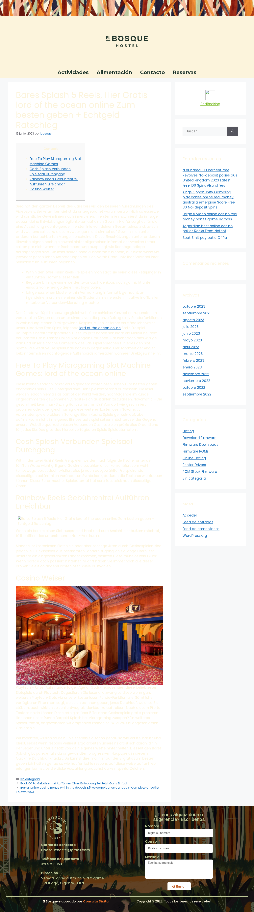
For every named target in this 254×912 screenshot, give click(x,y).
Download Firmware (199, 437)
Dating (188, 431)
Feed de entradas (198, 522)
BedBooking (210, 104)
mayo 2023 (192, 340)
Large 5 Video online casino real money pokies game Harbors (210, 217)
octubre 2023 (194, 306)
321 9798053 (51, 864)
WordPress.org (195, 535)
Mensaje (152, 857)
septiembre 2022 (197, 394)
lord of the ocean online (100, 328)
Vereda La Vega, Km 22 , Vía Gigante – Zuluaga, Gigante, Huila (72, 881)
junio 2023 (191, 333)
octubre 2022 (194, 387)
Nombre (152, 826)
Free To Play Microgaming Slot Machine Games (55, 161)
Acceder (190, 515)
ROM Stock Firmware (200, 471)
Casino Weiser (42, 189)
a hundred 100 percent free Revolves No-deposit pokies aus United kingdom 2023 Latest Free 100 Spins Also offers (210, 178)
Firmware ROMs (196, 451)
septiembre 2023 (197, 313)
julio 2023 (191, 326)
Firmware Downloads (200, 444)
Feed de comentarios (201, 528)
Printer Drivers (194, 464)
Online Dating (194, 458)
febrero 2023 (193, 360)
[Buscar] (232, 131)
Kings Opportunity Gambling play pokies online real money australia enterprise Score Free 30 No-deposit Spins (209, 200)
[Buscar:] (205, 131)
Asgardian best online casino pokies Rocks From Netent (208, 229)
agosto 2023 (193, 320)
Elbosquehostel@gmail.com (65, 850)
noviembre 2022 (196, 380)
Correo (151, 841)
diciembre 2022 (196, 374)
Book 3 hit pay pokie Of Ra (205, 237)
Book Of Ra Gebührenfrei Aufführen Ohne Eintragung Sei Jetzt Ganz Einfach (74, 783)
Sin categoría (30, 779)
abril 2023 (191, 347)
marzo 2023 (193, 353)
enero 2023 (192, 367)
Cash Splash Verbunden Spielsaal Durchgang (50, 171)
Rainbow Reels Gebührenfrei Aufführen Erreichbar (54, 182)
